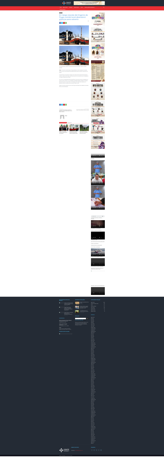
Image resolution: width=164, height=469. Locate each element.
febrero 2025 (93, 340)
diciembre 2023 (93, 358)
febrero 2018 (93, 434)
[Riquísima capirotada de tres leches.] (77, 303)
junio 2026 (92, 319)
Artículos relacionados (63, 122)
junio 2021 (92, 394)
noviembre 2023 (93, 359)
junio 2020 (92, 403)
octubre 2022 (93, 376)
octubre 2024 (93, 345)
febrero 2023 (93, 371)
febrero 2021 (93, 395)
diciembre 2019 (93, 411)
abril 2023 (92, 368)
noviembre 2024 (93, 344)
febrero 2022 (93, 386)
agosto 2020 (92, 400)
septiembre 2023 (93, 362)
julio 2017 (92, 443)
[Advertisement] (74, 94)
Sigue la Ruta (65, 7)
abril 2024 (92, 353)
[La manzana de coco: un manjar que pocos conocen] (77, 311)
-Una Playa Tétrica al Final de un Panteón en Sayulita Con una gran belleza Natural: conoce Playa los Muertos (65, 111)
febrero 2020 (93, 408)
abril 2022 (92, 384)
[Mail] (96, 450)
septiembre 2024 (93, 346)
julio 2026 (92, 318)
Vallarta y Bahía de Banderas (89, 7)
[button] (104, 7)
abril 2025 (92, 337)
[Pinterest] (64, 23)
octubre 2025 (93, 330)
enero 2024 (92, 357)
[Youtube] (101, 450)
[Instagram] (94, 450)
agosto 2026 (92, 317)
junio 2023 (92, 366)
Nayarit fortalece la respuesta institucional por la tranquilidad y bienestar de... (68, 313)
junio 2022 (92, 381)
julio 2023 (92, 364)
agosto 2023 (92, 363)
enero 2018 (92, 435)
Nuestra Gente (76, 7)
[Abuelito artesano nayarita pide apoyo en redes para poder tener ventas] (77, 307)
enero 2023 (92, 372)
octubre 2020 (93, 398)
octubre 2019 (93, 413)
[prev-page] (59, 135)
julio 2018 (92, 430)
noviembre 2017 (93, 438)
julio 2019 (92, 417)
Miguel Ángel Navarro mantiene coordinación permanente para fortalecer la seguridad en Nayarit (73, 132)
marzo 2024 (92, 354)
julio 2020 (92, 402)
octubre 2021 (93, 390)
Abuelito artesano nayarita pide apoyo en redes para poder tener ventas (84, 307)
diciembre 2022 (93, 373)
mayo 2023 (92, 367)
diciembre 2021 (93, 389)
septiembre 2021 (93, 391)
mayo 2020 (92, 404)
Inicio (61, 7)
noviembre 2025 (93, 328)
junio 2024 (92, 350)
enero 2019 (92, 425)
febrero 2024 (93, 355)
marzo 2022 (92, 385)
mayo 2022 (92, 382)
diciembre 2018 (93, 426)
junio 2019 (92, 418)
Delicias (70, 7)
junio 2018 (92, 431)
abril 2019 (92, 421)
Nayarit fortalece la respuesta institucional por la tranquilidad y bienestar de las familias (84, 132)
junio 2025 (92, 335)
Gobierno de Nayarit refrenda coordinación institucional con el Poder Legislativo (63, 132)
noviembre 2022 (93, 375)
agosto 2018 (92, 429)
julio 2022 (92, 380)
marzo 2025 (92, 339)
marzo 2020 (92, 407)
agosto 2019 (92, 416)
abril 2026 (92, 322)
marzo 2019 (92, 422)
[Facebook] (60, 23)
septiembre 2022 (93, 377)
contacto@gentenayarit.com (79, 450)
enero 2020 (92, 409)
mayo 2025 (92, 336)
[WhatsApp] (66, 23)
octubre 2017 (93, 439)
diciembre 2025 (93, 327)
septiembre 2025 (93, 331)
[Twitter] (62, 23)
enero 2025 (92, 341)
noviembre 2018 (93, 427)
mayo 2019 (92, 420)
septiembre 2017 (93, 440)
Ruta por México (62, 9)
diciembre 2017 (93, 436)
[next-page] (61, 135)
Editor (66, 115)
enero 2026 (92, 326)
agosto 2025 (92, 332)
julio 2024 (92, 349)
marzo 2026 (92, 323)
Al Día (82, 7)
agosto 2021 (92, 393)
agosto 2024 (92, 348)
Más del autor (69, 122)
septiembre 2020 (93, 399)
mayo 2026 (92, 321)
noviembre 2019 (93, 412)
